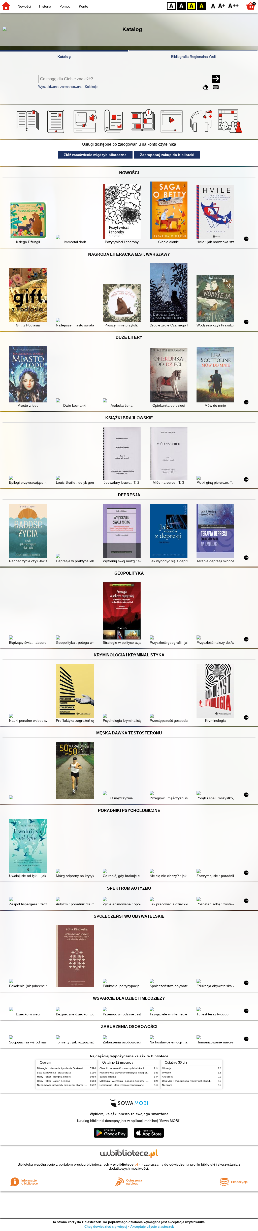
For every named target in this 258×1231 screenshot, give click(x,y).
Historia (45, 6)
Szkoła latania (108, 1076)
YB (191, 6)
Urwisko (166, 1072)
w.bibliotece (125, 1164)
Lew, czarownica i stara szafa (54, 1072)
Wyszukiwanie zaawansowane (60, 87)
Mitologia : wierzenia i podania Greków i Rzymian (65, 1068)
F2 (233, 6)
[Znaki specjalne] (216, 87)
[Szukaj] (216, 79)
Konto (83, 6)
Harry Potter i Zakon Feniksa (53, 1081)
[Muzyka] (201, 133)
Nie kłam (167, 1085)
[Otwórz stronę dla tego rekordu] (29, 220)
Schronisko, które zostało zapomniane (122, 1085)
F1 (221, 6)
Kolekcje (91, 87)
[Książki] (27, 133)
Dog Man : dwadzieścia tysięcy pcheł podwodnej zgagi (193, 1081)
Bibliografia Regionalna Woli (193, 57)
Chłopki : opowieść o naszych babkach (122, 1068)
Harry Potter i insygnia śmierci (54, 1076)
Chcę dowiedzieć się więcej (105, 1226)
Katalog (64, 57)
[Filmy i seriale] (172, 133)
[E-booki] (56, 133)
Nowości (24, 6)
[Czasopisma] (114, 133)
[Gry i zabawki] (230, 133)
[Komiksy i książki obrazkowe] (143, 133)
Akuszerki (167, 1076)
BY (201, 6)
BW (181, 6)
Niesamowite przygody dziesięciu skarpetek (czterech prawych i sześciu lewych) (83, 1085)
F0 (213, 6)
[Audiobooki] (85, 133)
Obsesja (167, 1068)
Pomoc (65, 6)
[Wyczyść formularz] (206, 87)
